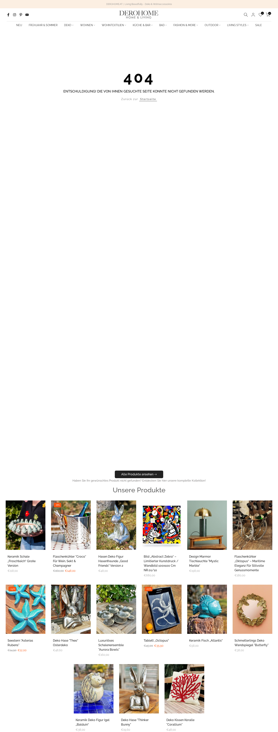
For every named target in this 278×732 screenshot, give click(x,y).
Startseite (148, 99)
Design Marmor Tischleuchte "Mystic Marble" (204, 561)
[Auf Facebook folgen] (8, 14)
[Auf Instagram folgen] (14, 14)
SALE (258, 25)
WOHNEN (86, 25)
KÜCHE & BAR (141, 25)
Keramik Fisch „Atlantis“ (206, 640)
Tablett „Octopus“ (156, 640)
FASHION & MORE (184, 25)
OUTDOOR (211, 25)
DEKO (67, 25)
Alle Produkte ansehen (137, 474)
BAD (162, 25)
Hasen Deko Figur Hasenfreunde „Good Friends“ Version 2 (113, 561)
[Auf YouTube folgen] (27, 14)
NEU (19, 25)
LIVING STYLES (236, 25)
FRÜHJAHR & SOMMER (43, 25)
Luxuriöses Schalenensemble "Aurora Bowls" (111, 645)
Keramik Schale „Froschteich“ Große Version (22, 561)
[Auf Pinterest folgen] (21, 14)
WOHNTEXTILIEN (113, 25)
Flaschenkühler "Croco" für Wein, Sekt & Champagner (69, 561)
